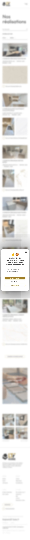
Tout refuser (16, 282)
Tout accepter (15, 278)
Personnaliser (15, 285)
